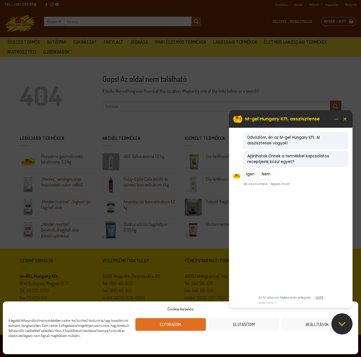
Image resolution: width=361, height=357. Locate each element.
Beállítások (317, 324)
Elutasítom (244, 324)
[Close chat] (342, 323)
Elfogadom (170, 324)
